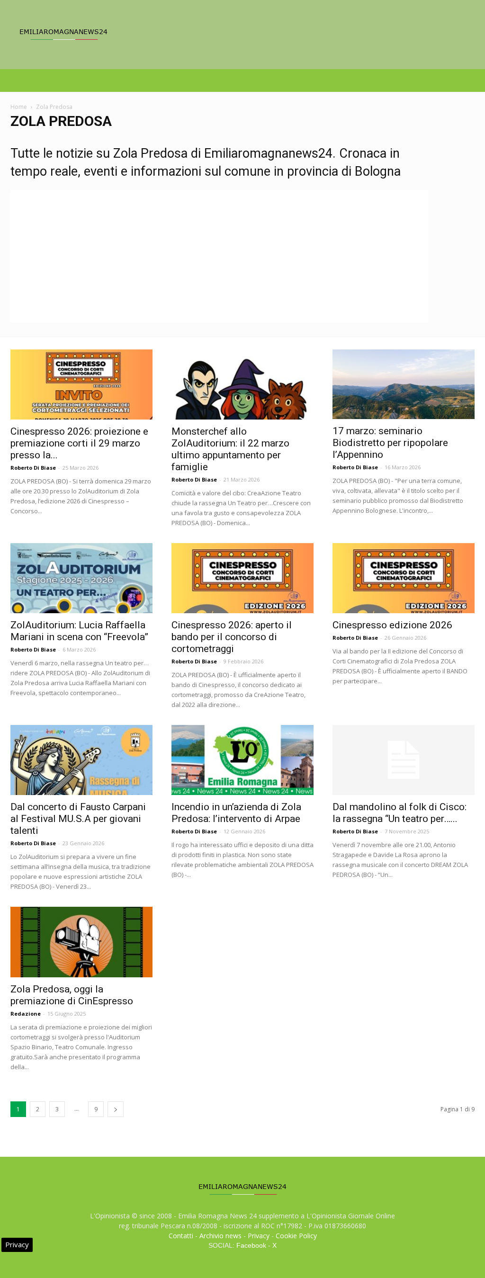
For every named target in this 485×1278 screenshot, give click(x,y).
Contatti (181, 1235)
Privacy (258, 1235)
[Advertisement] (219, 256)
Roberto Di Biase (33, 467)
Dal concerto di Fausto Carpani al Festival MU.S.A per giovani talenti (78, 818)
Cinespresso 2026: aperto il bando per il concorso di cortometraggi (231, 636)
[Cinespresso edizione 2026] (403, 578)
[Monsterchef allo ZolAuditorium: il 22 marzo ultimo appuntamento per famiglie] (242, 384)
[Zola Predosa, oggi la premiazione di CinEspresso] (81, 942)
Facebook (251, 1245)
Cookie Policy (296, 1235)
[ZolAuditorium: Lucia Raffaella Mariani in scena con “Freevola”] (81, 578)
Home (18, 107)
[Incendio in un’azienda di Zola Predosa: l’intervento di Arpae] (242, 760)
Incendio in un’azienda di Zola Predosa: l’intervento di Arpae (236, 812)
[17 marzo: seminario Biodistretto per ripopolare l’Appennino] (403, 384)
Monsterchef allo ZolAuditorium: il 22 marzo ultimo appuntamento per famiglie (230, 449)
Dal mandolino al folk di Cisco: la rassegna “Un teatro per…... (399, 812)
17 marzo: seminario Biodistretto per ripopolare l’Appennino (390, 442)
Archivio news (220, 1235)
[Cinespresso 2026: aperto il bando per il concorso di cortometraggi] (242, 578)
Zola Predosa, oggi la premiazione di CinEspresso (71, 995)
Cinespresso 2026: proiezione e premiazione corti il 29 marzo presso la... (79, 443)
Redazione (25, 1013)
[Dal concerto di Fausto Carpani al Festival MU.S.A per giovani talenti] (81, 760)
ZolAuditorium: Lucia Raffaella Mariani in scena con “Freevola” (79, 631)
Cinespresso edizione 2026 (392, 625)
